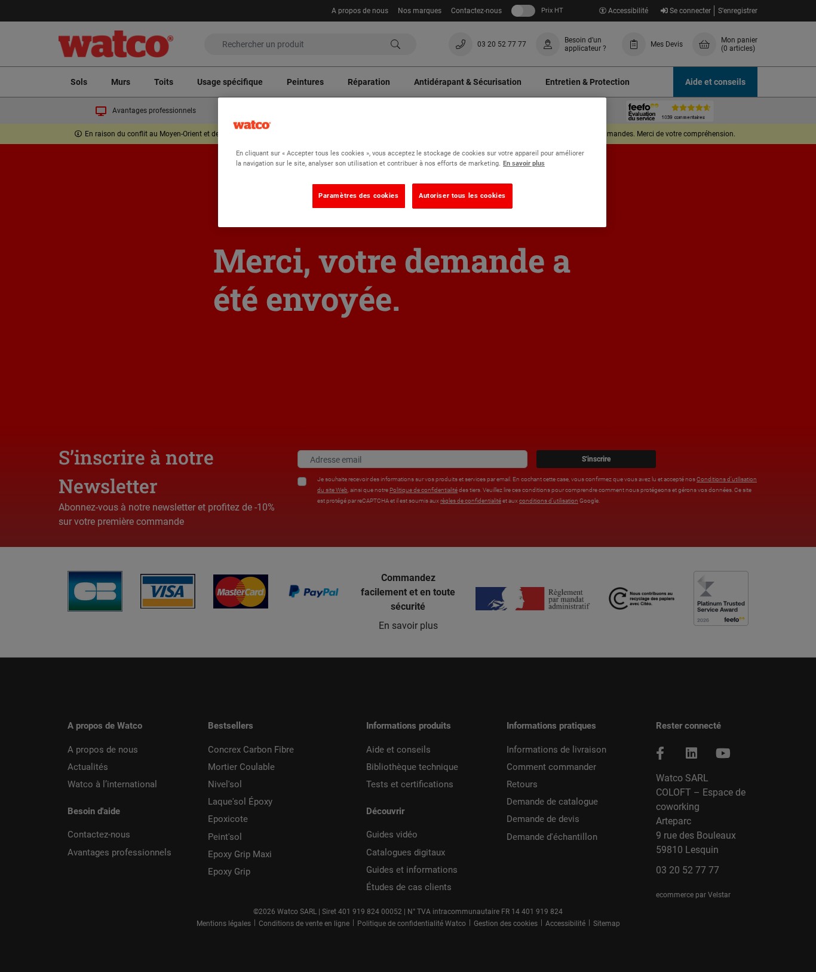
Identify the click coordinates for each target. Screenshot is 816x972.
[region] (412, 162)
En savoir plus (524, 163)
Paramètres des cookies (358, 195)
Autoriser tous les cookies (462, 195)
